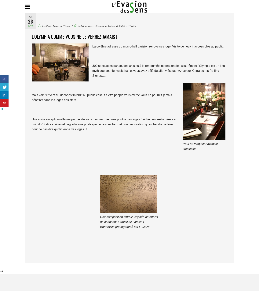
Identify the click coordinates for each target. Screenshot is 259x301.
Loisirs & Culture (117, 26)
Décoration (101, 26)
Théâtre (132, 26)
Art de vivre (87, 26)
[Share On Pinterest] (4, 103)
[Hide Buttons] (2, 109)
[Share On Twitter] (4, 87)
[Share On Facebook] (4, 79)
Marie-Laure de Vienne (58, 26)
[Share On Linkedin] (4, 95)
